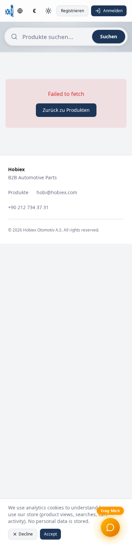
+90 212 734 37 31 (28, 207)
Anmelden (113, 11)
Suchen (108, 36)
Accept (50, 534)
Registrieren (72, 11)
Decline (26, 534)
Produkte (18, 192)
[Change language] (20, 11)
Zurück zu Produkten (66, 110)
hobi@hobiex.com (57, 192)
